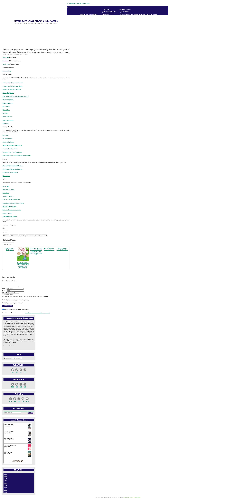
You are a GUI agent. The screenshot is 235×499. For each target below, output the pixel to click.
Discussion (46, 23)
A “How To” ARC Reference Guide (12, 86)
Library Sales (6, 176)
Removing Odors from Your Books (12, 152)
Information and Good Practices (12, 89)
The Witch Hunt (8, 438)
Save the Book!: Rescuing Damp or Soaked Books (17, 155)
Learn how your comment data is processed (37, 313)
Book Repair (40, 23)
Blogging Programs (8, 99)
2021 (5, 474)
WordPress (6, 186)
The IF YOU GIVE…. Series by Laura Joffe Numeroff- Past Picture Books (23, 265)
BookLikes (5, 113)
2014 (5, 490)
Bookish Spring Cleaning (9, 206)
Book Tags (122, 12)
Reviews (107, 9)
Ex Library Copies (7, 138)
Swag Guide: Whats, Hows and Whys (13, 203)
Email (4, 290)
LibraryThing (6, 110)
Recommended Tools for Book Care (62, 249)
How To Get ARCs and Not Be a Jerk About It (16, 96)
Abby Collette (8, 446)
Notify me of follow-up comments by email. (16, 300)
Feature (52, 23)
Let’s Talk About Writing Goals (9, 249)
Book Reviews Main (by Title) (109, 11)
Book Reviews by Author (108, 12)
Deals (144, 14)
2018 (5, 480)
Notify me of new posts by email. (13, 303)
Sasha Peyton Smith (9, 439)
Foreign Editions (7, 213)
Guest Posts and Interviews (126, 14)
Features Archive (124, 9)
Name (4, 288)
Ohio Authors (138, 14)
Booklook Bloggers (8, 103)
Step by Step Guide (8, 93)
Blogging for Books (8, 120)
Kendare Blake (8, 432)
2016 (5, 485)
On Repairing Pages (8, 142)
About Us (149, 14)
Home (82, 14)
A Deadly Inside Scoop (10, 445)
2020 (5, 476)
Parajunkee (6, 64)
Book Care (6, 135)
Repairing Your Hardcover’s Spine (12, 145)
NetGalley (5, 123)
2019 (5, 478)
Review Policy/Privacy (91, 14)
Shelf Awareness (7, 116)
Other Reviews (105, 14)
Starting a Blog (7, 71)
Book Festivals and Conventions (12, 210)
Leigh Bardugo (8, 425)
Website (4, 292)
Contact (155, 14)
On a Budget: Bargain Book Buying (12, 165)
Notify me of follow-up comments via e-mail (16, 309)
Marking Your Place (8, 196)
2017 (5, 483)
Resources (6, 57)
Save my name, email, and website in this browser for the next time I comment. (26, 296)
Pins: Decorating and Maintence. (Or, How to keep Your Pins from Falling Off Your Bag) (36, 251)
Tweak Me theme (128, 497)
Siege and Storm (8, 424)
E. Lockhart (7, 453)
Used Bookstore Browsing (10, 172)
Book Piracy (6, 193)
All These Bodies (9, 431)
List (55, 23)
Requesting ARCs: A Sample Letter (13, 82)
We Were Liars (8, 452)
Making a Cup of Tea (8, 189)
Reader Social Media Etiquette (11, 199)
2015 (5, 487)
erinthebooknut (29, 23)
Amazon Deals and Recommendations (49, 249)
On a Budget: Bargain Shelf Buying (12, 169)
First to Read (6, 106)
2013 (5, 492)
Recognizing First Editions (10, 216)
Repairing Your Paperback (10, 148)
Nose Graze (137, 497)
